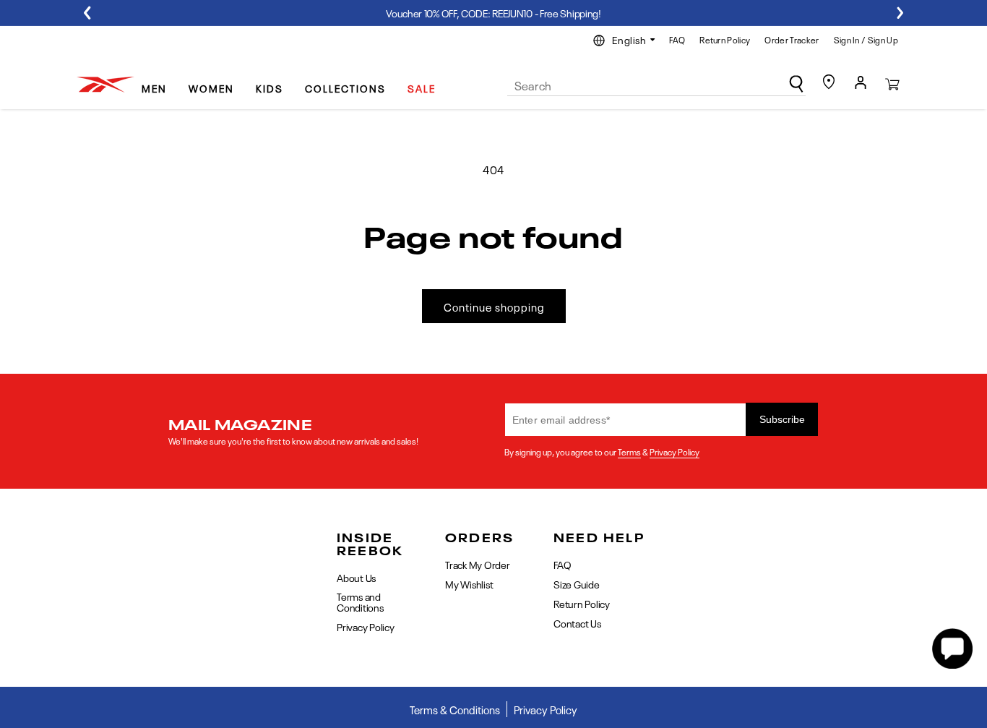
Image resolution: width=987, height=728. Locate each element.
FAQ (677, 39)
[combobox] (656, 85)
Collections (345, 87)
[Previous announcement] (87, 12)
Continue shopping (494, 306)
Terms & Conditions (455, 709)
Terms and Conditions (360, 601)
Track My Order (477, 565)
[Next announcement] (900, 12)
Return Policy (724, 39)
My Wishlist (469, 583)
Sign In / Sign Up (866, 39)
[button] (160, 82)
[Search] (796, 84)
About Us (356, 578)
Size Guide (576, 583)
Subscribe (782, 419)
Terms (629, 451)
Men (154, 87)
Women (211, 87)
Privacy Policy (674, 451)
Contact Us (577, 622)
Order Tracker (791, 39)
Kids (269, 87)
